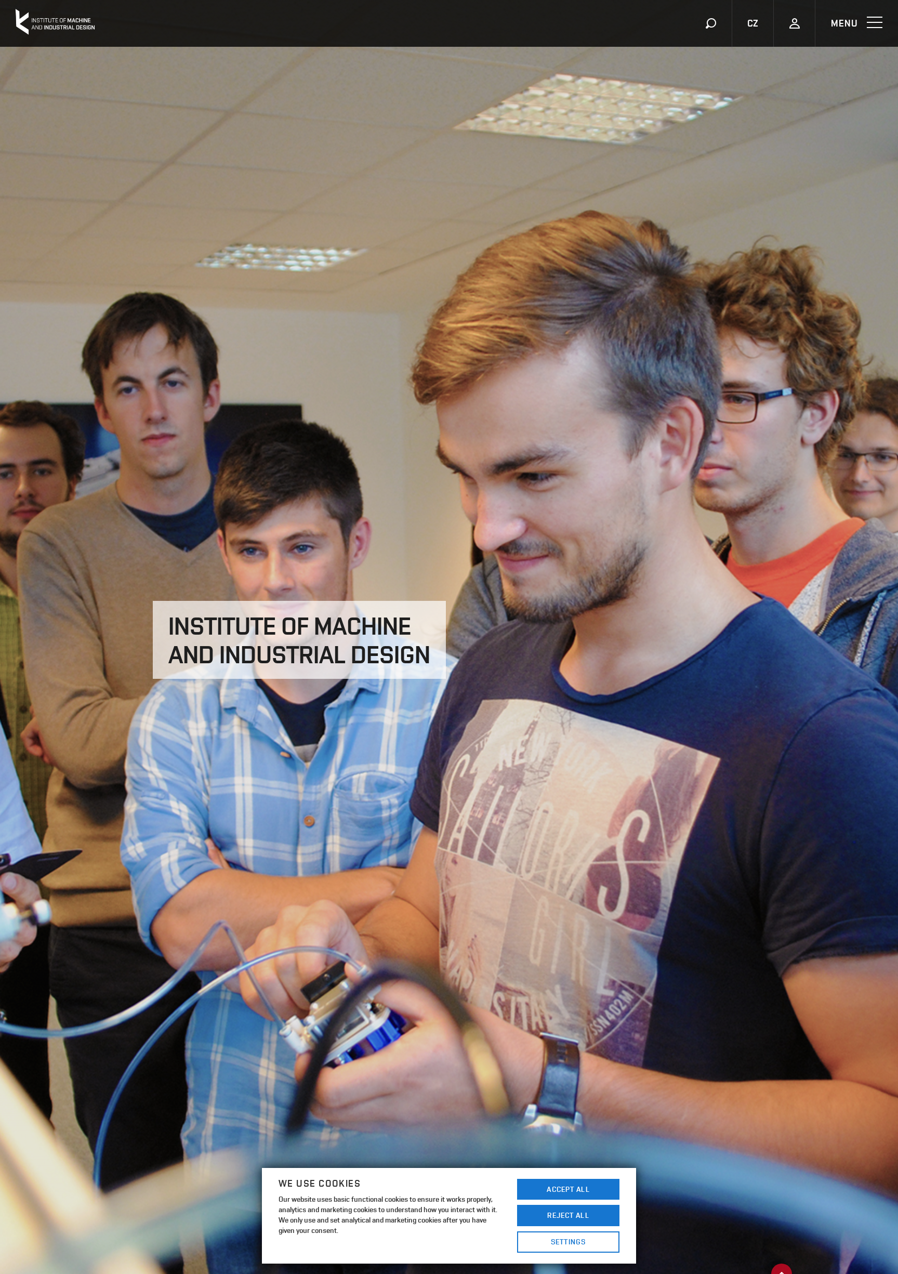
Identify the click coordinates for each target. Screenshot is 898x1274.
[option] (449, 637)
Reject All (568, 1215)
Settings (568, 1241)
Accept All (568, 1189)
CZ (752, 23)
